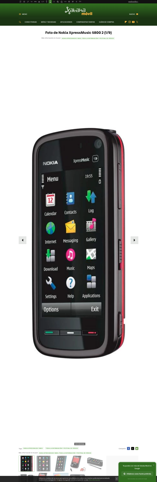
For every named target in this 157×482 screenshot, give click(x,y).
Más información (94, 480)
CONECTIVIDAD (31, 22)
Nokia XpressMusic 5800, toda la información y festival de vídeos (88, 38)
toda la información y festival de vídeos (62, 448)
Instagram (129, 22)
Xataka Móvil (78, 11)
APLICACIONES (66, 22)
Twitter (137, 22)
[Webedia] (133, 1)
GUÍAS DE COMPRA (106, 22)
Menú (24, 14)
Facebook (128, 448)
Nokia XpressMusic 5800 (33, 448)
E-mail (136, 448)
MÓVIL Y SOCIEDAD (48, 22)
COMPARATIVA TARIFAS (85, 22)
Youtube (133, 22)
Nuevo (132, 14)
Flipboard (126, 22)
